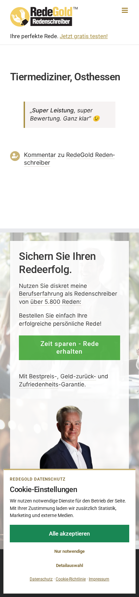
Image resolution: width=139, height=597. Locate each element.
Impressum (99, 579)
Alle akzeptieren (69, 533)
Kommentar (40, 154)
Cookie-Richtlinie (71, 579)
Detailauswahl (69, 565)
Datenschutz (41, 579)
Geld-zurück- (78, 376)
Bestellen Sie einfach (47, 315)
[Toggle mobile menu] (125, 10)
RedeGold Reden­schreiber (69, 158)
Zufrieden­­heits (38, 384)
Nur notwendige (69, 551)
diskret (59, 285)
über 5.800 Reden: (55, 301)
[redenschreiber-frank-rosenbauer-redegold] (69, 407)
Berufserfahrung (41, 294)
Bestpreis (41, 376)
